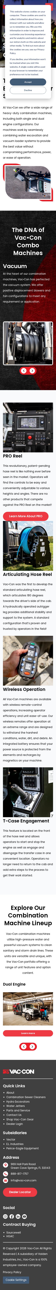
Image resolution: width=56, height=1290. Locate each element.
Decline (28, 90)
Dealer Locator (20, 1192)
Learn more (28, 1033)
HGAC (10, 1236)
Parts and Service (18, 1110)
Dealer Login (14, 1124)
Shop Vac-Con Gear (20, 1119)
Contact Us (13, 1115)
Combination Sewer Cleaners (26, 1097)
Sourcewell (13, 1232)
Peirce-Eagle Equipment (22, 1148)
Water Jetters (15, 1106)
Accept (28, 82)
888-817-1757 (19, 1174)
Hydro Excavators (18, 1102)
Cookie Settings (16, 1280)
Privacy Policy (12, 1272)
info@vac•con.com (23, 1180)
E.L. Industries (14, 1144)
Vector (10, 1139)
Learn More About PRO (25, 516)
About (10, 1093)
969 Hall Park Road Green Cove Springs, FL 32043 (30, 1166)
